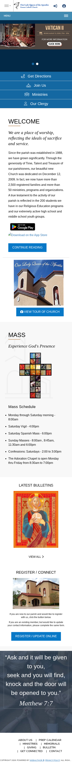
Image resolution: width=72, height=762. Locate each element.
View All (35, 556)
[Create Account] (64, 6)
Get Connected (31, 751)
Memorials (52, 744)
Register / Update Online (36, 636)
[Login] (55, 6)
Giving (31, 747)
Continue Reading (27, 247)
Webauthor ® (37, 760)
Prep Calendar (50, 740)
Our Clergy (38, 104)
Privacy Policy (52, 760)
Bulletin (49, 747)
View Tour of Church (41, 311)
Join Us (39, 85)
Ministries (39, 94)
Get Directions (39, 76)
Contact (55, 751)
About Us (25, 740)
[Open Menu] (6, 6)
